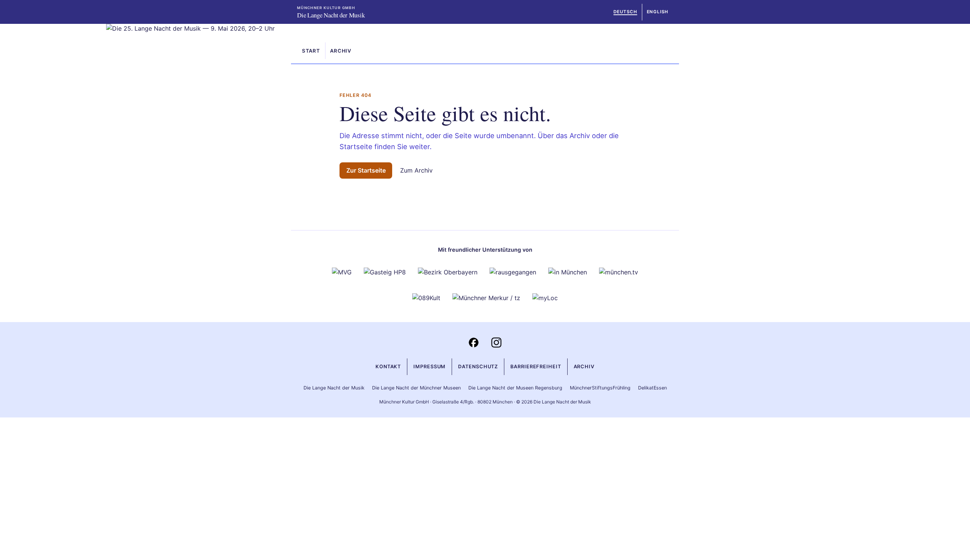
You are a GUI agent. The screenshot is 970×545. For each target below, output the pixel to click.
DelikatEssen (652, 388)
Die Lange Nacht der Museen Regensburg (515, 388)
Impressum (429, 366)
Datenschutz (478, 366)
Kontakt (388, 366)
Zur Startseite (366, 170)
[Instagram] (496, 342)
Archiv (340, 51)
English (657, 11)
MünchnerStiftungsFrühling (600, 388)
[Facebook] (473, 342)
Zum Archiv (416, 170)
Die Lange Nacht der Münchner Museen (416, 388)
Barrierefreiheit (535, 366)
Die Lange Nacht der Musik (334, 388)
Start (311, 51)
